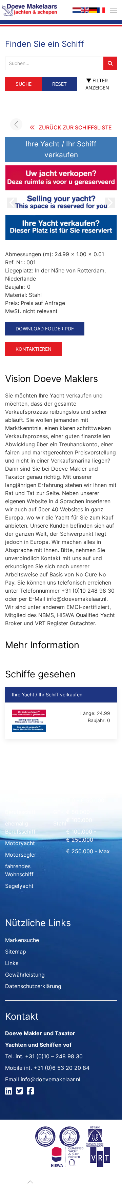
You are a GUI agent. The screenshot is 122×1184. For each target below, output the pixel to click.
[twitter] (20, 1091)
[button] (113, 10)
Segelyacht (19, 885)
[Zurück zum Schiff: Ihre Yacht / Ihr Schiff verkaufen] (16, 124)
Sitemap (15, 951)
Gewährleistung (25, 974)
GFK (58, 812)
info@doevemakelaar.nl (50, 1079)
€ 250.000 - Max (88, 851)
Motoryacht (20, 843)
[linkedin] (9, 1091)
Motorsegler (20, 854)
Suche (24, 84)
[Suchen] (110, 63)
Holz (59, 800)
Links (11, 963)
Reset (59, 84)
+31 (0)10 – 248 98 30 (54, 1056)
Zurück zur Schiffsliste (75, 127)
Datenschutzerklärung (33, 986)
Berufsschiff (20, 812)
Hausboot (17, 800)
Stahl (59, 823)
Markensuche (22, 940)
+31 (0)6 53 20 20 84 (61, 1067)
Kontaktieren (34, 349)
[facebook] (31, 1091)
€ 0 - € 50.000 (85, 800)
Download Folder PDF (45, 328)
